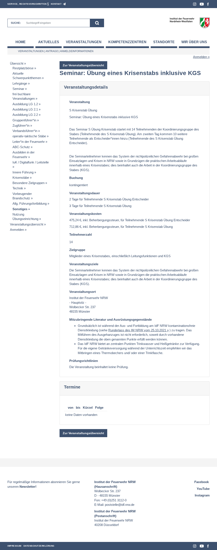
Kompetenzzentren (127, 42)
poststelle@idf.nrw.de (119, 504)
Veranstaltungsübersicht (26, 224)
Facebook (208, 4)
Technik (18, 188)
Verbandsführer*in (25, 131)
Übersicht (16, 63)
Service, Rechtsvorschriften (27, 4)
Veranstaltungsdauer (84, 193)
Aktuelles (48, 42)
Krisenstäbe (21, 177)
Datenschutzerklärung (39, 546)
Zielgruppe (77, 250)
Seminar (18, 89)
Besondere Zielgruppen (29, 183)
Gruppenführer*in (24, 120)
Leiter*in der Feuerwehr (29, 141)
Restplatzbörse (23, 68)
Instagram (194, 4)
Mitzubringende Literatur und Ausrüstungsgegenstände (110, 319)
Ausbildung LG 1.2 (25, 104)
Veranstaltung (79, 102)
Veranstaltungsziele (83, 264)
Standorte (164, 42)
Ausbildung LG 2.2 (25, 114)
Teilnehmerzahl (80, 234)
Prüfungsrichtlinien (83, 361)
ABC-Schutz (21, 147)
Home (20, 42)
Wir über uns (194, 42)
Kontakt (56, 4)
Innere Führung (23, 172)
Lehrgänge (20, 83)
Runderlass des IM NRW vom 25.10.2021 (137, 330)
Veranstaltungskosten (85, 213)
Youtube (202, 4)
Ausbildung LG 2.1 (25, 109)
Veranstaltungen (84, 42)
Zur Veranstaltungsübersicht (83, 65)
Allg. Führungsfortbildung (30, 203)
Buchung (76, 178)
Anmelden (200, 57)
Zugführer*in (21, 125)
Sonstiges (20, 209)
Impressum (14, 546)
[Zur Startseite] (190, 22)
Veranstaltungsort (82, 291)
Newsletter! (27, 486)
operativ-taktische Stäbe (29, 136)
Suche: (16, 22)
